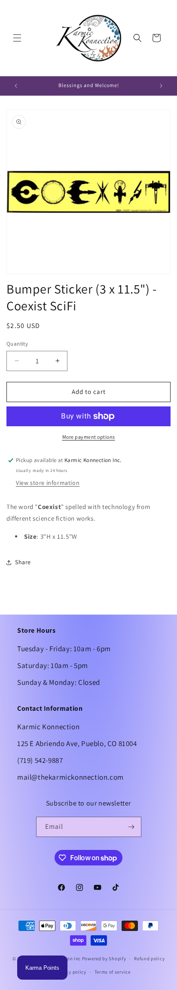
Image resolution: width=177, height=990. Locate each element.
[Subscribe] (131, 827)
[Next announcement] (161, 85)
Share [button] (23, 562)
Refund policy (149, 959)
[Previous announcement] (15, 85)
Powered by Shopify (104, 959)
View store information (47, 483)
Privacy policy (70, 972)
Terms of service (113, 972)
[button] (17, 37)
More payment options (88, 437)
